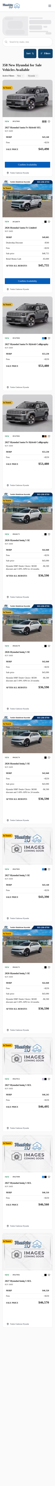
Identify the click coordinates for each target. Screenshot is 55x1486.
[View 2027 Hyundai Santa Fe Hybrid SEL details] (27, 98)
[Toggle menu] (50, 6)
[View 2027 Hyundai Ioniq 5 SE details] (27, 846)
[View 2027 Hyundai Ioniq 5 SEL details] (27, 1056)
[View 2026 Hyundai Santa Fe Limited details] (27, 198)
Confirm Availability (27, 164)
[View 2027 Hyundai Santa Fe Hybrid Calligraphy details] (27, 315)
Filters (47, 53)
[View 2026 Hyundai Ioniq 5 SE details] (27, 511)
